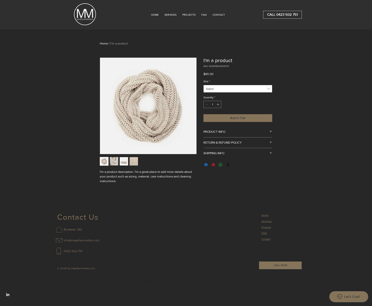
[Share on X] (228, 164)
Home (104, 43)
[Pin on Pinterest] (213, 164)
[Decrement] (206, 104)
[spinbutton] (212, 104)
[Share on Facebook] (206, 164)
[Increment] (218, 104)
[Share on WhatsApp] (220, 164)
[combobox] (237, 89)
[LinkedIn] (8, 295)
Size (206, 81)
